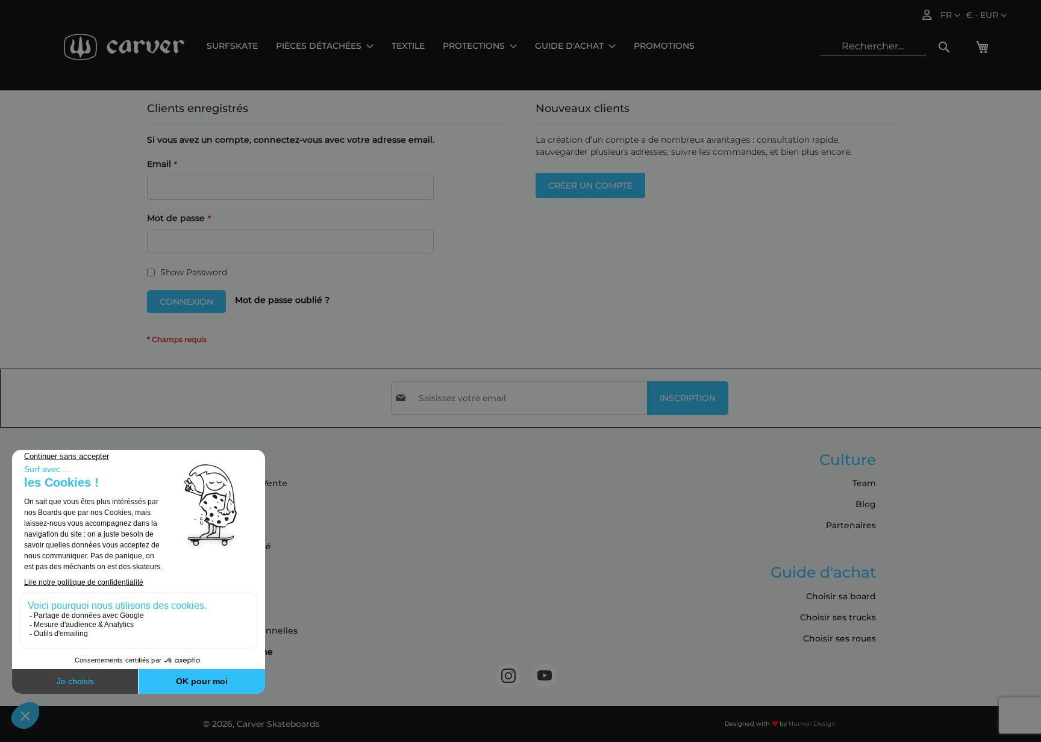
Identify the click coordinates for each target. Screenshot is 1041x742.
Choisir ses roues (839, 638)
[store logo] (124, 47)
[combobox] (873, 46)
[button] (986, 15)
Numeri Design (812, 724)
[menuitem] (232, 46)
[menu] (450, 46)
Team (864, 483)
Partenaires (851, 525)
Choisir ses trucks (838, 617)
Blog (865, 504)
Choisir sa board (841, 596)
